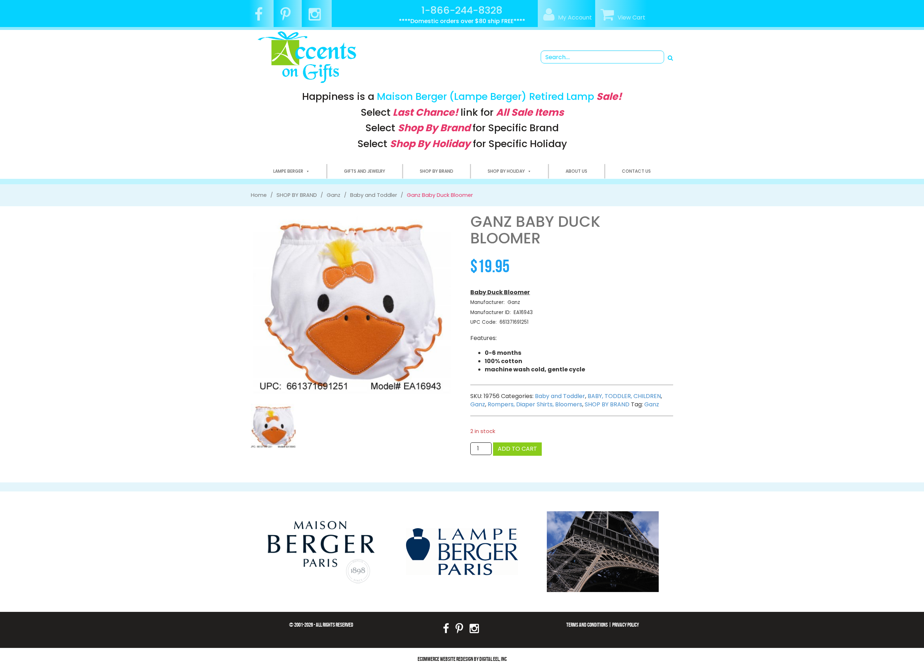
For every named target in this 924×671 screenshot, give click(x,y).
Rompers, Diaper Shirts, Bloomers (535, 404)
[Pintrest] (288, 17)
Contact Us (636, 171)
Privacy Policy (625, 625)
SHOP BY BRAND (436, 171)
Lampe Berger (288, 171)
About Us (576, 171)
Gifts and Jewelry (364, 171)
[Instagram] (317, 17)
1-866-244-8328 (461, 10)
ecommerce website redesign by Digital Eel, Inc (462, 659)
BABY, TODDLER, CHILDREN (624, 396)
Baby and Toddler (560, 396)
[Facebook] (261, 17)
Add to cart (517, 449)
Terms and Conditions (587, 625)
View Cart (631, 17)
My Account (575, 17)
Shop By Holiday (506, 171)
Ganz (477, 404)
